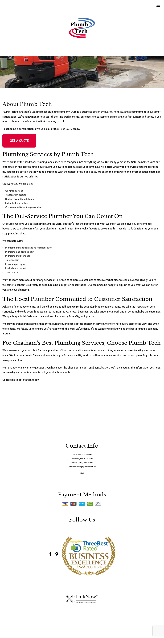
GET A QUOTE (19, 141)
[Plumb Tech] (82, 28)
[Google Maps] (57, 554)
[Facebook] (50, 554)
